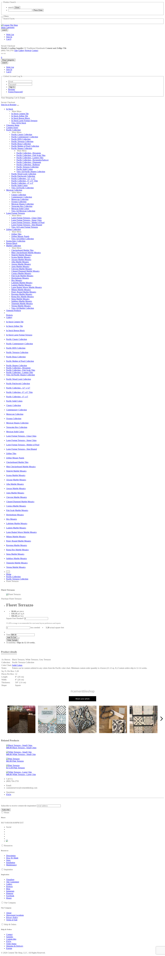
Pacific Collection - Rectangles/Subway (32, 160)
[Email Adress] (20, 81)
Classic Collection (18, 195)
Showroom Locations (15, 915)
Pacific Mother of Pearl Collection (25, 146)
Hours (6, 812)
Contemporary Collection (21, 197)
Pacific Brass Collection (21, 144)
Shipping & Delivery (14, 946)
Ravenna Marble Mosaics (21, 294)
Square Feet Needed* (15, 618)
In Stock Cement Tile (20, 114)
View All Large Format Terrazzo (24, 227)
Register (11, 89)
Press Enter (38, 10)
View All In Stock (18, 123)
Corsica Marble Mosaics (21, 273)
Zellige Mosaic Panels (20, 236)
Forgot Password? (15, 92)
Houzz (9, 898)
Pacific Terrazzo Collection (22, 141)
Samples (9, 937)
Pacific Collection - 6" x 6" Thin (24, 181)
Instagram (10, 891)
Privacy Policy (12, 917)
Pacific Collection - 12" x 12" (23, 178)
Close (17, 7)
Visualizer (10, 879)
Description (11, 856)
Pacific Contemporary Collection (24, 137)
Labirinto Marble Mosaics (21, 283)
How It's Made (12, 858)
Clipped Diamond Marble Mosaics (25, 271)
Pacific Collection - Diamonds (28, 162)
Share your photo (82, 699)
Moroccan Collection (19, 199)
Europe (9, 948)
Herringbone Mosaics (20, 278)
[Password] (20, 84)
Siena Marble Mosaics (20, 299)
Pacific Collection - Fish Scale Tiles (30, 155)
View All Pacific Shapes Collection (30, 171)
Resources (8, 845)
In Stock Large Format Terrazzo (24, 121)
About (8, 913)
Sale (16, 50)
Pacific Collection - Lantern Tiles (29, 158)
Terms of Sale (11, 920)
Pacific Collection (13, 130)
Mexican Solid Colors (20, 208)
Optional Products (13, 310)
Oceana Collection (18, 202)
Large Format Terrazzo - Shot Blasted (26, 225)
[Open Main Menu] (2, 53)
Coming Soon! (12, 127)
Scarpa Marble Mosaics (20, 257)
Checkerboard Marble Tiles (22, 250)
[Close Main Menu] (18, 105)
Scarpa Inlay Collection (15, 241)
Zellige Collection (13, 229)
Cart (8, 39)
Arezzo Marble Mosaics (21, 264)
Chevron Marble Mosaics (21, 269)
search (10, 7)
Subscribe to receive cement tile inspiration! (18, 806)
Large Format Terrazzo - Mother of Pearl (27, 222)
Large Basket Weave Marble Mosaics (26, 287)
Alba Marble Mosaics (20, 262)
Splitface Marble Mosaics (21, 301)
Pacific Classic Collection (21, 134)
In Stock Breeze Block (20, 118)
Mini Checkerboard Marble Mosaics (26, 252)
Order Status (11, 944)
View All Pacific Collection (22, 188)
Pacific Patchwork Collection (23, 176)
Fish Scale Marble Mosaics (22, 276)
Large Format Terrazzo (15, 213)
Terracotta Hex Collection (21, 206)
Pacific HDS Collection (21, 139)
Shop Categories (7, 27)
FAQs (8, 794)
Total (8, 635)
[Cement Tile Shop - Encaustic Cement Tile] (9, 25)
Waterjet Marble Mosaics (21, 255)
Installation (10, 862)
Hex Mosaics (16, 280)
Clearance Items (12, 125)
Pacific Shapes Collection (21, 148)
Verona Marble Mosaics (21, 306)
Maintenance (11, 865)
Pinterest (9, 893)
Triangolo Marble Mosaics (22, 303)
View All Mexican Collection (23, 211)
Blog (8, 889)
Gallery (21, 50)
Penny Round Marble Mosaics (23, 292)
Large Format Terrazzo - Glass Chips (26, 218)
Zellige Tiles (16, 234)
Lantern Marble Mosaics (21, 285)
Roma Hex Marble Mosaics (22, 296)
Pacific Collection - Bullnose (28, 164)
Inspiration (8, 869)
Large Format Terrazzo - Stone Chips (26, 220)
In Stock (9, 109)
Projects (28, 50)
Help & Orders (10, 924)
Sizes (8, 860)
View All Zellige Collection (22, 239)
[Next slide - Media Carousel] (161, 718)
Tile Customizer (12, 882)
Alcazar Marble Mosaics (21, 259)
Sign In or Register (8, 105)
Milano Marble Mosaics (21, 290)
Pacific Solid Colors (24, 169)
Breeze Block (11, 243)
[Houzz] (7, 841)
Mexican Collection (14, 190)
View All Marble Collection (22, 308)
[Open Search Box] (5, 53)
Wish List (10, 34)
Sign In (9, 37)
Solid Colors (17, 665)
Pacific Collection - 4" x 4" (22, 183)
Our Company (10, 903)
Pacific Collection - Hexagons (28, 153)
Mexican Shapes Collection (22, 204)
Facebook (10, 896)
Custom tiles (11, 939)
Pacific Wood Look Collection (23, 174)
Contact (35, 50)
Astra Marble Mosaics (20, 266)
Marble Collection (13, 246)
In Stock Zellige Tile (19, 116)
